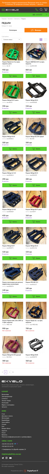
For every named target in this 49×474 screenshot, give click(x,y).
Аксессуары (5, 402)
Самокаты (5, 398)
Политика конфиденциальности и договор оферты (16, 437)
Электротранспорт (7, 396)
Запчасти (17, 19)
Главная (4, 19)
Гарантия (4, 430)
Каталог (39, 15)
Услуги (4, 433)
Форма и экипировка (8, 405)
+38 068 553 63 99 (7, 446)
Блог (3, 426)
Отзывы (4, 424)
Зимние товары (6, 400)
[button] (11, 39)
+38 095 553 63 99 (7, 444)
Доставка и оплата (7, 416)
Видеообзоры (6, 420)
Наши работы (6, 422)
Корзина (45, 9)
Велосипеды (5, 394)
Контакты (4, 435)
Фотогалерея (5, 418)
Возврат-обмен (6, 428)
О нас (3, 414)
